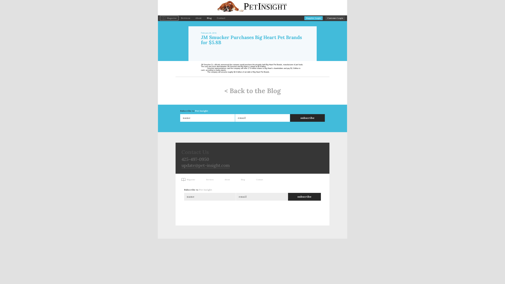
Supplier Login (313, 18)
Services (185, 18)
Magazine (172, 18)
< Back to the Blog (252, 91)
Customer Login (335, 18)
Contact (221, 18)
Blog (209, 18)
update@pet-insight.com (205, 165)
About (198, 18)
